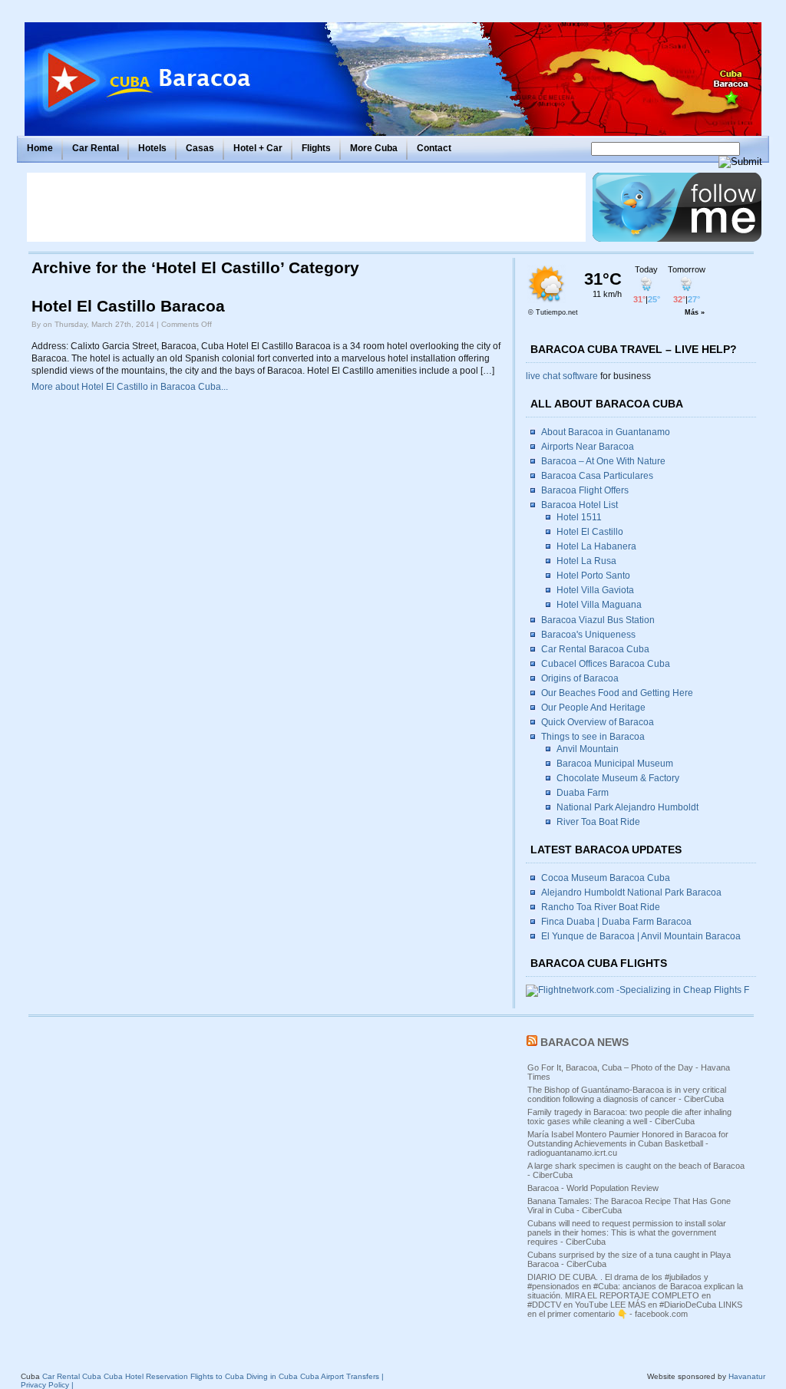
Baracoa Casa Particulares (597, 475)
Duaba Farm (582, 792)
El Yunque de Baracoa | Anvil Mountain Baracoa (641, 936)
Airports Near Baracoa (587, 446)
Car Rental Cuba (71, 1376)
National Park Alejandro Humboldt (627, 807)
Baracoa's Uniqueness (588, 634)
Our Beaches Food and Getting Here (617, 693)
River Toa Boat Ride (598, 822)
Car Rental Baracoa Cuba (595, 649)
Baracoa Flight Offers (585, 490)
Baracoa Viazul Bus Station (598, 620)
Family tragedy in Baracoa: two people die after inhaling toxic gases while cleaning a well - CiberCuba (629, 1116)
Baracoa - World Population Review (593, 1188)
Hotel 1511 (579, 517)
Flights (316, 148)
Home (40, 148)
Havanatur (746, 1376)
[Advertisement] (306, 207)
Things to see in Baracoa (593, 736)
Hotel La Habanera (596, 546)
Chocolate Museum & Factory (617, 778)
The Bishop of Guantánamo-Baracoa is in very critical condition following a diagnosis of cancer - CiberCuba (626, 1094)
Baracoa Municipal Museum (614, 763)
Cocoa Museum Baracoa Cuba (605, 878)
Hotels (152, 148)
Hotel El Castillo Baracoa (128, 306)
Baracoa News (584, 1042)
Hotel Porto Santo (593, 575)
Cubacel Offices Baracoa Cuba (605, 663)
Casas (200, 148)
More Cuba (374, 148)
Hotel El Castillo (589, 531)
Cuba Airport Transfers (339, 1376)
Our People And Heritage (593, 707)
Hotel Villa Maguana (599, 604)
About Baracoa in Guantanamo (605, 432)
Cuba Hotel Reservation (146, 1376)
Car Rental (95, 148)
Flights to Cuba (217, 1376)
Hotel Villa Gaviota (595, 590)
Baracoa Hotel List (579, 505)
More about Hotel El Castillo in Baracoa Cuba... (129, 386)
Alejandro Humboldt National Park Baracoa (631, 892)
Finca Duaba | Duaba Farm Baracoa (616, 921)
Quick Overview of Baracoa (597, 722)
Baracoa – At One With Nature (603, 461)
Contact (434, 148)
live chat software (562, 376)
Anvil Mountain (587, 749)
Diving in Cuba (272, 1376)
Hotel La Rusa (586, 561)
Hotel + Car (257, 148)
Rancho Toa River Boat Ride (600, 907)
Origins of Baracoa (580, 678)
